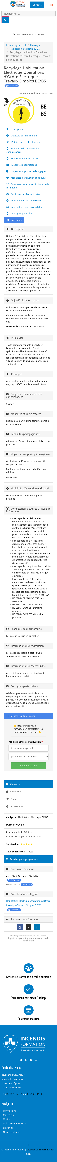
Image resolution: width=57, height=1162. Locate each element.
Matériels (8, 1115)
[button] (3, 5)
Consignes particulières (22, 213)
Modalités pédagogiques (24, 164)
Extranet (8, 1127)
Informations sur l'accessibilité (26, 207)
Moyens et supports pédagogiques (28, 171)
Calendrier (15, 791)
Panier (14, 799)
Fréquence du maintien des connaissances (22, 150)
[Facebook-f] (21, 1060)
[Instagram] (31, 1060)
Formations (9, 1110)
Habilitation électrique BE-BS (25, 48)
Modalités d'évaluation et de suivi (28, 177)
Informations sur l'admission (25, 200)
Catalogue (35, 45)
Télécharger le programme (23, 859)
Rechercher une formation (30, 34)
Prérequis (36, 141)
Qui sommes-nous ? (14, 1123)
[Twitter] (36, 1060)
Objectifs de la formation (23, 135)
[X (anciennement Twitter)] (28, 927)
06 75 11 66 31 (14, 1093)
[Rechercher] (5, 19)
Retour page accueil (16, 45)
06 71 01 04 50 (34, 1093)
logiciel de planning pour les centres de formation (28, 939)
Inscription (16, 219)
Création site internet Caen (40, 1149)
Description (16, 129)
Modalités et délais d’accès (24, 158)
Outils (6, 1119)
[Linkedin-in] (26, 1060)
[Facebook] (20, 927)
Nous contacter (12, 1132)
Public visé (16, 141)
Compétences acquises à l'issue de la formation (27, 186)
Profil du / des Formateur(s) (25, 194)
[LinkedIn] (37, 927)
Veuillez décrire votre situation (25, 741)
